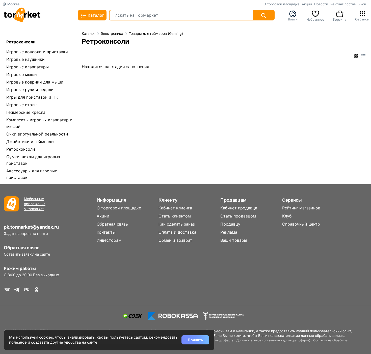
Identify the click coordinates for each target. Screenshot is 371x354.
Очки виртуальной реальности (37, 134)
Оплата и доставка (177, 232)
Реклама (228, 232)
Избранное (315, 18)
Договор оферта (221, 340)
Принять (195, 340)
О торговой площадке (281, 4)
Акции (307, 4)
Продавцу (230, 224)
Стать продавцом (238, 216)
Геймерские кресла (25, 112)
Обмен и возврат (175, 240)
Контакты (106, 232)
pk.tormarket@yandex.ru (31, 227)
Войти (293, 18)
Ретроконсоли (20, 149)
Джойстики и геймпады (30, 141)
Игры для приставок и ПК (32, 97)
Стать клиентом (174, 216)
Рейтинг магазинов (301, 207)
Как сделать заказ (176, 224)
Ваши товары (233, 240)
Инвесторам (109, 240)
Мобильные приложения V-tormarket (34, 204)
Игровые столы (21, 104)
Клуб (287, 216)
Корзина (339, 18)
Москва (12, 4)
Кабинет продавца (238, 207)
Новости (321, 4)
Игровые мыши (21, 74)
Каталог (95, 15)
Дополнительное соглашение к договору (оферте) (273, 340)
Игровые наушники (25, 59)
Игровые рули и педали (30, 89)
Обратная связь (22, 247)
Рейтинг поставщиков (348, 4)
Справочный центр (301, 224)
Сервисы (362, 18)
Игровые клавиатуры (27, 66)
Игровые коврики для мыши (34, 82)
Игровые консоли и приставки (37, 51)
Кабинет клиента (175, 207)
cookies (46, 337)
